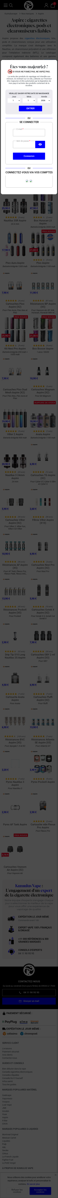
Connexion (29, 156)
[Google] (31, 181)
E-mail (20, 129)
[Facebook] (27, 181)
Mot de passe (23, 141)
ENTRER (30, 108)
